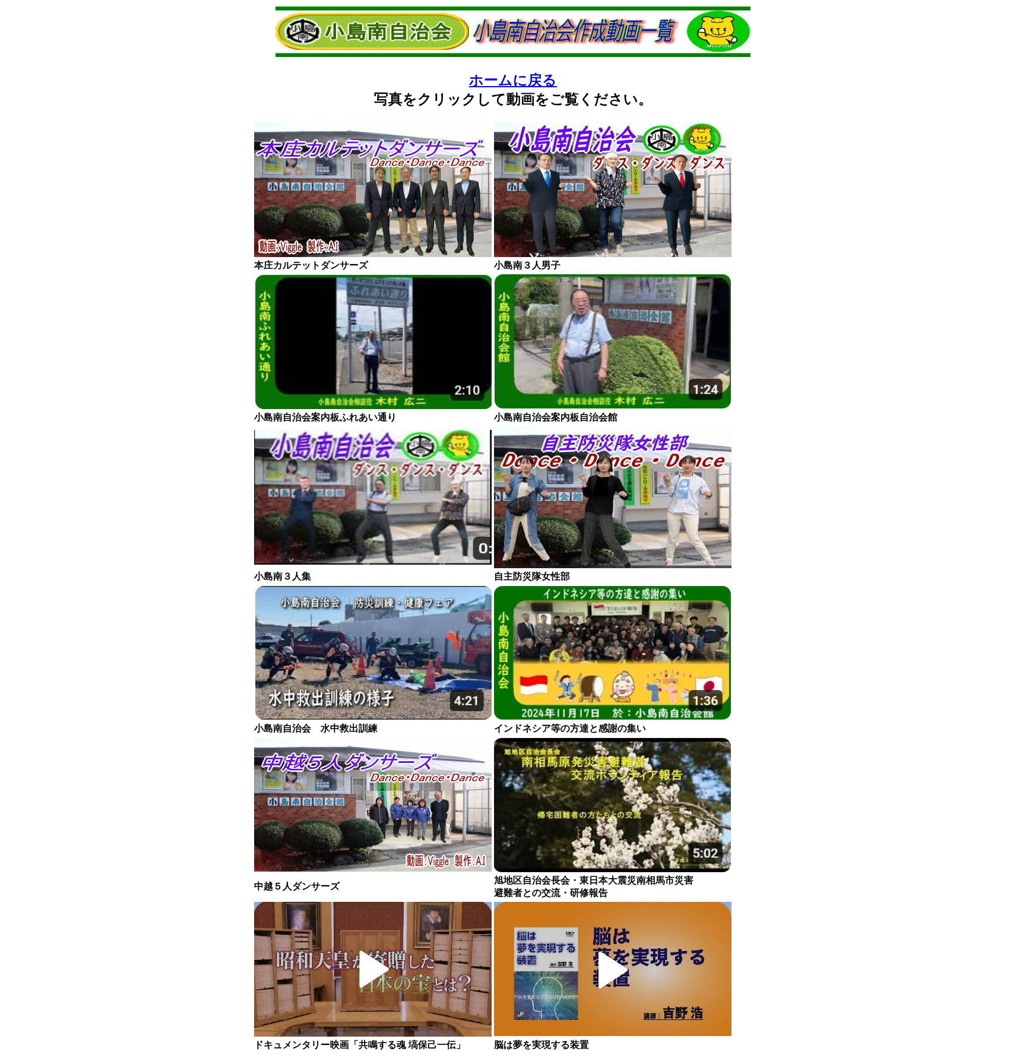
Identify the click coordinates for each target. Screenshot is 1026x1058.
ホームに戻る (513, 80)
